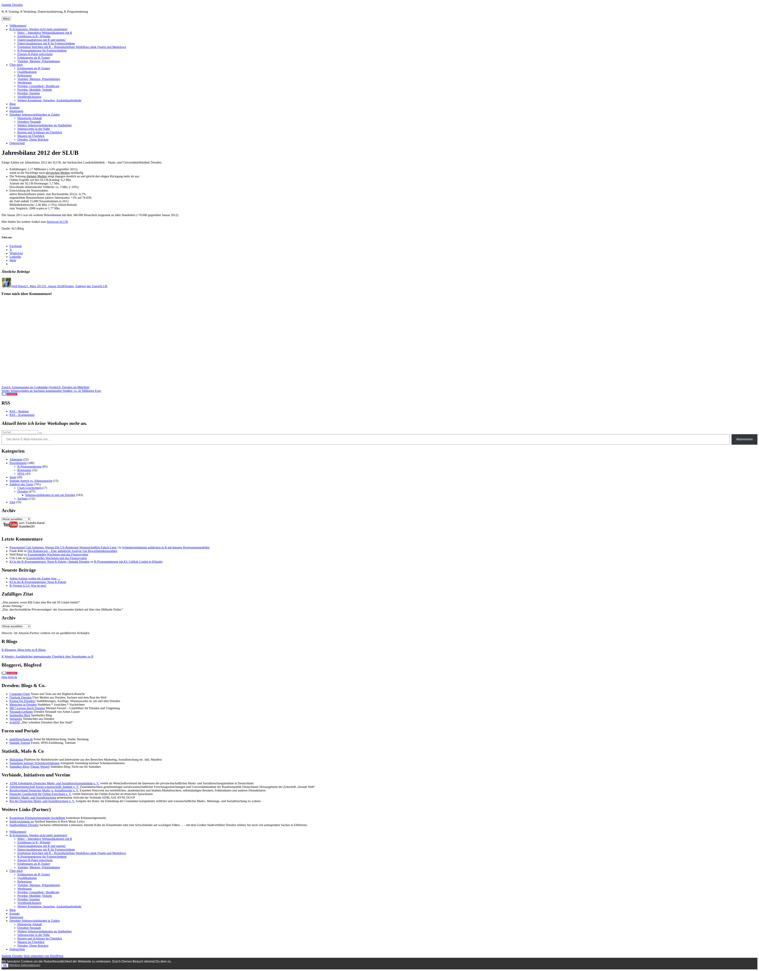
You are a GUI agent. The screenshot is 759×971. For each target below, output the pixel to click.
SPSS (21, 473)
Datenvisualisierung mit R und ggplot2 (41, 40)
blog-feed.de (9, 677)
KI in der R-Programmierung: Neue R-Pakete (37, 582)
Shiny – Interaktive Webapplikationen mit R (44, 32)
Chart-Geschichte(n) (30, 488)
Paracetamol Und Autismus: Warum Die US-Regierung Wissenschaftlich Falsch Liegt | (63, 547)
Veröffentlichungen (29, 96)
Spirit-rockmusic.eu (21, 821)
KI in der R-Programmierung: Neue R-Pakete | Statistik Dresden (49, 561)
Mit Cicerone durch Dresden (27, 708)
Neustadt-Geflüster (21, 711)
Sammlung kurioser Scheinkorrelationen (34, 763)
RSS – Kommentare (22, 415)
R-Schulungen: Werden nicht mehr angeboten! (38, 29)
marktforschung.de (21, 739)
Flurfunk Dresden (20, 697)
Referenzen (24, 75)
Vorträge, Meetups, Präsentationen (38, 61)
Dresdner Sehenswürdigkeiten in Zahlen (34, 114)
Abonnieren (744, 439)
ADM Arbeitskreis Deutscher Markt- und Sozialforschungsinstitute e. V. (54, 783)
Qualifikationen (27, 72)
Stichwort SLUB (57, 221)
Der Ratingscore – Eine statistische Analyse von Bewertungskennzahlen (72, 551)
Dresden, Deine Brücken (32, 139)
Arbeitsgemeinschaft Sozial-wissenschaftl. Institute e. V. (44, 787)
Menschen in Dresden (23, 704)
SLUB (103, 286)
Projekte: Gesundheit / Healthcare (38, 86)
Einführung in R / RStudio (33, 36)
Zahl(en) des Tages (87, 286)
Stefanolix (15, 718)
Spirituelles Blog (19, 715)
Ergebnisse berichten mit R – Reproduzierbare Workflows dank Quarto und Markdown (71, 47)
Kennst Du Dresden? (22, 701)
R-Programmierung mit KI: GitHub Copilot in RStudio (128, 561)
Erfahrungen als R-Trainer (33, 57)
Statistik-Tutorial (19, 742)
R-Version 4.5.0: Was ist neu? (27, 585)
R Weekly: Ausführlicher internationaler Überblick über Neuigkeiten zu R (47, 656)
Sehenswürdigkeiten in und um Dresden (50, 495)
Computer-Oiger (19, 694)
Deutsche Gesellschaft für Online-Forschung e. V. (40, 794)
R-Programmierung (29, 466)
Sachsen (22, 498)
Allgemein (16, 459)
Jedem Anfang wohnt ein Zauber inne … (34, 578)
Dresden (68, 286)
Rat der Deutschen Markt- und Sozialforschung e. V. (42, 801)
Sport (12, 477)
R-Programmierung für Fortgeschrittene (42, 50)
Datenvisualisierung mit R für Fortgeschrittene (46, 43)
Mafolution (16, 759)
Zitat (12, 502)
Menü (6, 18)
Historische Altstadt (29, 118)
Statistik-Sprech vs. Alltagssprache (30, 480)
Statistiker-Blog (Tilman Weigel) (29, 766)
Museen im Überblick (30, 136)
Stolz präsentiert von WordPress (43, 956)
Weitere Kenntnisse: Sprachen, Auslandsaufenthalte (49, 100)
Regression (24, 470)
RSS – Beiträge (19, 411)
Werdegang (24, 82)
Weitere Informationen (24, 965)
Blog (12, 104)
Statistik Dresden (12, 5)
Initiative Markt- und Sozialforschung (32, 797)
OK (5, 965)
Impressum (16, 111)
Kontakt (14, 107)
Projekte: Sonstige (28, 93)
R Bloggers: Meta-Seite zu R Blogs (24, 649)
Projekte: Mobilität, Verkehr (34, 89)
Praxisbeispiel (18, 463)
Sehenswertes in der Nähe (33, 128)
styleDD (14, 722)
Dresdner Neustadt (29, 121)
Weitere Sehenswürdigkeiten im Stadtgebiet (44, 125)
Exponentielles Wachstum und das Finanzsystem (58, 554)
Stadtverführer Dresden (24, 825)
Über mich (16, 64)
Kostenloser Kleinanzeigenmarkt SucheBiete (37, 818)
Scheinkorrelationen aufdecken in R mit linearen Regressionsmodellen (166, 547)
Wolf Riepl (18, 286)
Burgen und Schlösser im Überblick (39, 132)
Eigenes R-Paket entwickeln (35, 54)
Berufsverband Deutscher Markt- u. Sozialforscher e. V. (44, 790)
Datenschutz (17, 143)
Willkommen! (17, 25)
